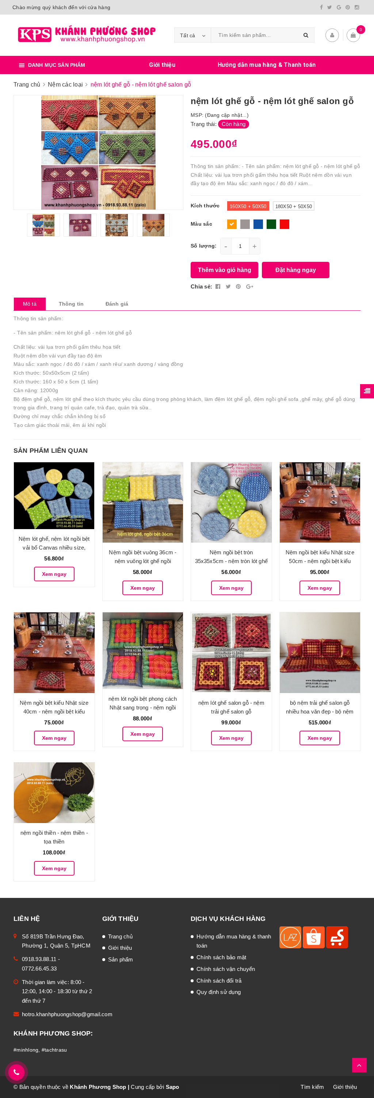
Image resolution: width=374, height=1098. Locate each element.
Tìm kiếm (312, 1087)
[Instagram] (357, 7)
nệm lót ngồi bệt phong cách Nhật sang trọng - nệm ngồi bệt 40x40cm (142, 707)
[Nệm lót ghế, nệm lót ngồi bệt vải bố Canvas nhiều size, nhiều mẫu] (54, 495)
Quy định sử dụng (218, 992)
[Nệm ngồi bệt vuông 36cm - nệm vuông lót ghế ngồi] (143, 502)
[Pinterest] (348, 7)
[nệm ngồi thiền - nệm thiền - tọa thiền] (54, 792)
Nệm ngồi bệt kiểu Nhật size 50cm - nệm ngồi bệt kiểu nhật (320, 561)
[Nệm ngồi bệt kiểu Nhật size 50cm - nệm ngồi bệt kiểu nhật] (320, 502)
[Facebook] (321, 7)
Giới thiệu (162, 64)
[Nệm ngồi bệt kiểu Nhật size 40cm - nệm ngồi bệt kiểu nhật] (54, 652)
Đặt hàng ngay (295, 270)
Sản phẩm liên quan (51, 450)
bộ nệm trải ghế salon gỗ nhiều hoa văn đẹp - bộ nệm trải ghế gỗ (320, 711)
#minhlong (26, 1050)
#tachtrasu (54, 1050)
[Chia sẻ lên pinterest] (239, 286)
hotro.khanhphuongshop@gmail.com (67, 1014)
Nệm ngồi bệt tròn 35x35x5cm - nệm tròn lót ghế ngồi (231, 561)
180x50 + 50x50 (293, 206)
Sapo (172, 1087)
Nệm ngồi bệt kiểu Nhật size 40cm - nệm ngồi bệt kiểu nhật (54, 711)
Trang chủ (120, 936)
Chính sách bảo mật (221, 957)
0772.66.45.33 (39, 968)
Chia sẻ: (201, 286)
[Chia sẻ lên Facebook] (218, 286)
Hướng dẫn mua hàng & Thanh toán (267, 64)
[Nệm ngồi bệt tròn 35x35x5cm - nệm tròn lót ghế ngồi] (231, 502)
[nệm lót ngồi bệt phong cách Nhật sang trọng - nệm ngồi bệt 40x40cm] (143, 650)
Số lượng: (204, 246)
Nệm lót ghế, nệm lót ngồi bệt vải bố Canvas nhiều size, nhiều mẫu (54, 547)
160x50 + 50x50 (248, 206)
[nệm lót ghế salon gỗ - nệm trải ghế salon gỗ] (231, 652)
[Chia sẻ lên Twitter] (229, 286)
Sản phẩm (120, 959)
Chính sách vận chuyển (225, 969)
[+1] (249, 286)
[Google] (339, 7)
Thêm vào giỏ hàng (224, 270)
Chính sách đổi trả (219, 981)
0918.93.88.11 (39, 959)
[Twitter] (329, 7)
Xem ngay (54, 574)
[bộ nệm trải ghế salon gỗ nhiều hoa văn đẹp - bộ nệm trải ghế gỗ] (320, 652)
